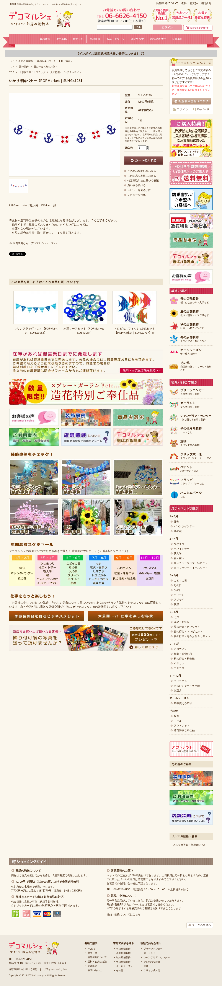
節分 (176, 521)
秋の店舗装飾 (123, 957)
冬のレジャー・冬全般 (187, 685)
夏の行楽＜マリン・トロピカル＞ (55, 60)
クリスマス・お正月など (193, 339)
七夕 (176, 617)
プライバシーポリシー (55, 969)
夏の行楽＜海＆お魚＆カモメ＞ (192, 636)
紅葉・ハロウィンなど (192, 326)
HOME (91, 948)
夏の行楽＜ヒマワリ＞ (187, 626)
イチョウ (179, 663)
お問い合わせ (95, 970)
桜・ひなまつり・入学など (194, 300)
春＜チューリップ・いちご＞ (191, 563)
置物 (146, 966)
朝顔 (176, 604)
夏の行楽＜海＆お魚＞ (45, 66)
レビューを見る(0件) (139, 190)
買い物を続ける (136, 185)
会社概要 (92, 965)
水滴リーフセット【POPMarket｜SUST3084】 (85, 330)
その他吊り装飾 (152, 961)
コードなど (191, 430)
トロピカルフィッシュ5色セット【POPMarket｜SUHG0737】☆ (134, 330)
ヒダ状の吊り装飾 (192, 392)
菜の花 (178, 531)
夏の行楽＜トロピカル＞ (188, 631)
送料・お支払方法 (97, 961)
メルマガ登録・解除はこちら (190, 845)
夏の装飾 (24, 66)
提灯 (176, 716)
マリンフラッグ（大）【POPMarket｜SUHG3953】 (35, 330)
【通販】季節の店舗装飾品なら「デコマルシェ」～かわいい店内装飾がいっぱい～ (45, 4)
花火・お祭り (181, 622)
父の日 (178, 590)
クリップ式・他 (152, 970)
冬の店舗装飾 (123, 961)
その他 (119, 970)
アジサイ (179, 599)
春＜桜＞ (179, 558)
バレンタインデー (184, 526)
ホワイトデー (181, 548)
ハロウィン (180, 649)
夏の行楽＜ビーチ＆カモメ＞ (65, 72)
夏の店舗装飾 (25, 60)
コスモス (179, 668)
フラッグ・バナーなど (192, 481)
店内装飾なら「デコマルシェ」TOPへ (35, 243)
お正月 (178, 690)
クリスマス (180, 681)
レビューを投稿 (136, 195)
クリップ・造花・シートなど (195, 456)
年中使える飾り (191, 351)
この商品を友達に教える (141, 176)
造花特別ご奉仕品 (184, 730)
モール (178, 721)
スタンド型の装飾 (189, 443)
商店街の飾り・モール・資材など (195, 366)
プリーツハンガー (153, 948)
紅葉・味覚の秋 (183, 654)
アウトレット (181, 725)
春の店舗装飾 (123, 948)
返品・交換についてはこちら (123, 914)
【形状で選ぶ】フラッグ (32, 72)
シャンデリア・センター (157, 957)
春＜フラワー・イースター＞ (191, 568)
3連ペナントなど (189, 468)
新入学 (178, 553)
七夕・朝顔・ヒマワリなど (194, 313)
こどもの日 (180, 580)
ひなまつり (180, 544)
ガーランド (149, 953)
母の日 (178, 585)
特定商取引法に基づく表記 (143, 180)
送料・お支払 (189, 3)
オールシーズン (124, 966)
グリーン (179, 595)
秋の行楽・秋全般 (184, 658)
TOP (11, 60)
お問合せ (206, 3)
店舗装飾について (167, 3)
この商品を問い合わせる (141, 171)
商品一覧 (92, 952)
